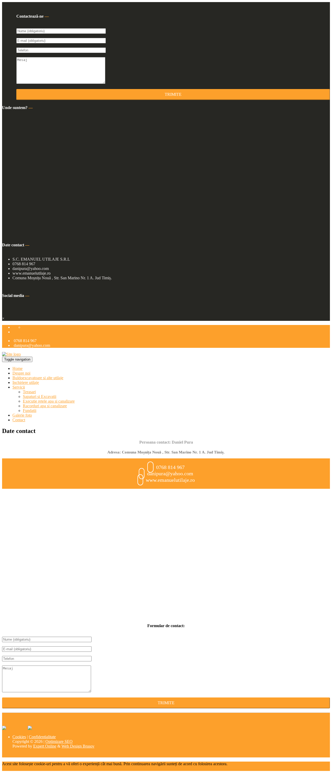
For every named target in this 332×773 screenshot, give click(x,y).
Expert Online (44, 746)
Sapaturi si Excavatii (39, 396)
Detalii (7, 768)
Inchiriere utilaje (25, 382)
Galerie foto (22, 415)
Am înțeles (22, 768)
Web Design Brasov (77, 746)
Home (17, 368)
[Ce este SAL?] (15, 728)
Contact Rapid (25, 332)
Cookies (19, 737)
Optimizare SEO (59, 741)
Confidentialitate (42, 737)
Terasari (29, 392)
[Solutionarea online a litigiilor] (40, 728)
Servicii (18, 387)
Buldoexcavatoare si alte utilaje (37, 378)
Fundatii (29, 410)
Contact (18, 420)
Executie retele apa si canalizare (49, 401)
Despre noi (21, 373)
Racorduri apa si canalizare (45, 406)
